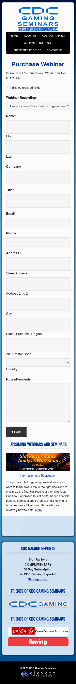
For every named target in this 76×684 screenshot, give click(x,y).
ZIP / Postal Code (18, 354)
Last (9, 156)
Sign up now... (38, 579)
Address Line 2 (17, 293)
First (9, 136)
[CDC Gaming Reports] (38, 603)
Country (11, 369)
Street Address (16, 273)
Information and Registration (38, 475)
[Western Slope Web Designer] (38, 677)
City (9, 313)
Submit (16, 432)
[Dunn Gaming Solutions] (38, 631)
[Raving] (38, 641)
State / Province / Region (24, 333)
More (38, 510)
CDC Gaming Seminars (38, 19)
